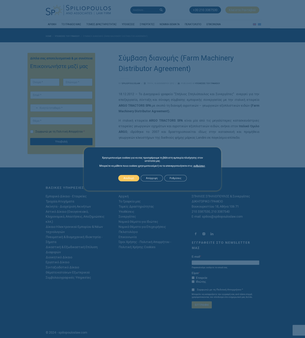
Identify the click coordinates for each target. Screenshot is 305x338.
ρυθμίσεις (199, 165)
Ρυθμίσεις (175, 178)
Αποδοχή (129, 178)
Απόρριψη (152, 178)
